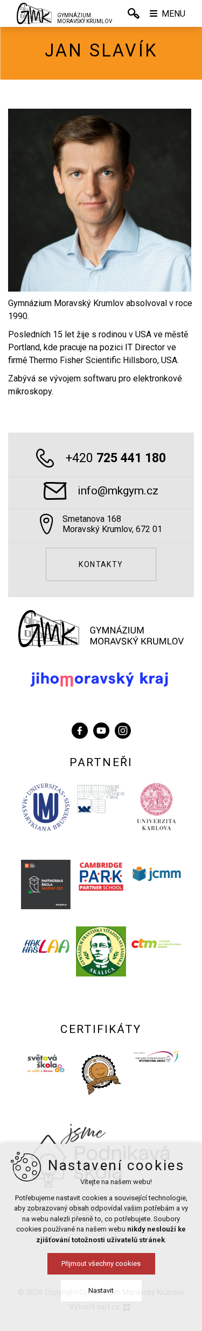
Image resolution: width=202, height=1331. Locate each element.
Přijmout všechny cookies (101, 1263)
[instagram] (123, 729)
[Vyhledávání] (134, 13)
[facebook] (79, 729)
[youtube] (101, 729)
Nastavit (101, 1290)
